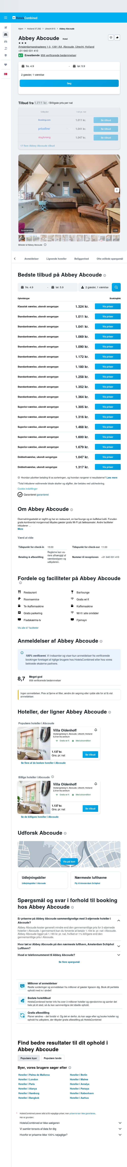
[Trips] (5, 64)
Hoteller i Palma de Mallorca (34, 1074)
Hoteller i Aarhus (79, 1097)
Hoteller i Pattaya (79, 1088)
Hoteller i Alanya (27, 1088)
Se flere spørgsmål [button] (69, 961)
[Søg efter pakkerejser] (5, 48)
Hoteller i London (28, 1079)
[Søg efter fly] (5, 27)
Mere (20, 528)
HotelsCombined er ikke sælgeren (40, 1123)
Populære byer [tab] (29, 1058)
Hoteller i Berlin (78, 1074)
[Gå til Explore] (5, 55)
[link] (43, 762)
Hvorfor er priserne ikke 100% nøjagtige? (43, 1135)
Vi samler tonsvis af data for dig (38, 1129)
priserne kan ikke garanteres (82, 1113)
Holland (30, 28)
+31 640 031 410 (28, 50)
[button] (5, 17)
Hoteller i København (82, 1093)
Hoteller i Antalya (79, 1084)
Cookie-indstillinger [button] (28, 488)
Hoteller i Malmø (79, 1079)
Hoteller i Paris (26, 1084)
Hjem (20, 28)
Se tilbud (90, 754)
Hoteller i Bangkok (28, 1097)
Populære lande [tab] (53, 1058)
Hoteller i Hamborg (28, 1093)
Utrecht (48, 28)
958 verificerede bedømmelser (58, 55)
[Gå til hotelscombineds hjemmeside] (25, 17)
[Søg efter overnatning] (5, 34)
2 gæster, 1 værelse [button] (32, 75)
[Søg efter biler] (5, 41)
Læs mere (111, 477)
